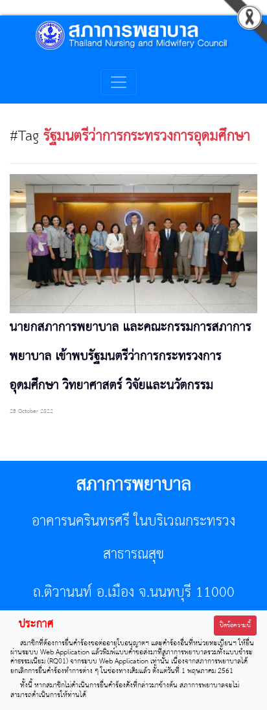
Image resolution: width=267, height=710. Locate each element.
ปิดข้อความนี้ (235, 625)
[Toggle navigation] (118, 82)
